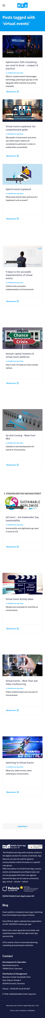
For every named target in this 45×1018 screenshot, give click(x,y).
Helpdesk (31, 1010)
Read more (11, 91)
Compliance (23, 1010)
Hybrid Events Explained (18, 189)
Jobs (16, 1010)
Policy (12, 1010)
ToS (37, 1005)
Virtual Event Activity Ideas (19, 599)
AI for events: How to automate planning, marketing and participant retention (20, 943)
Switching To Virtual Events (20, 762)
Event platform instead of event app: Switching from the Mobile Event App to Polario (22, 913)
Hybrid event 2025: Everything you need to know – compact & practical (22, 65)
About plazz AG (11, 1005)
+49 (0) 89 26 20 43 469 (19, 988)
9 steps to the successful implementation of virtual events (19, 275)
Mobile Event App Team (15, 73)
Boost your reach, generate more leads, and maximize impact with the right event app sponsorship (20, 933)
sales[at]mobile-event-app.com (22, 994)
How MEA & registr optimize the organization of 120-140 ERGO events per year (22, 922)
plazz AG (30, 896)
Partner (19, 1005)
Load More (22, 826)
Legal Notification (29, 1005)
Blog (5, 905)
